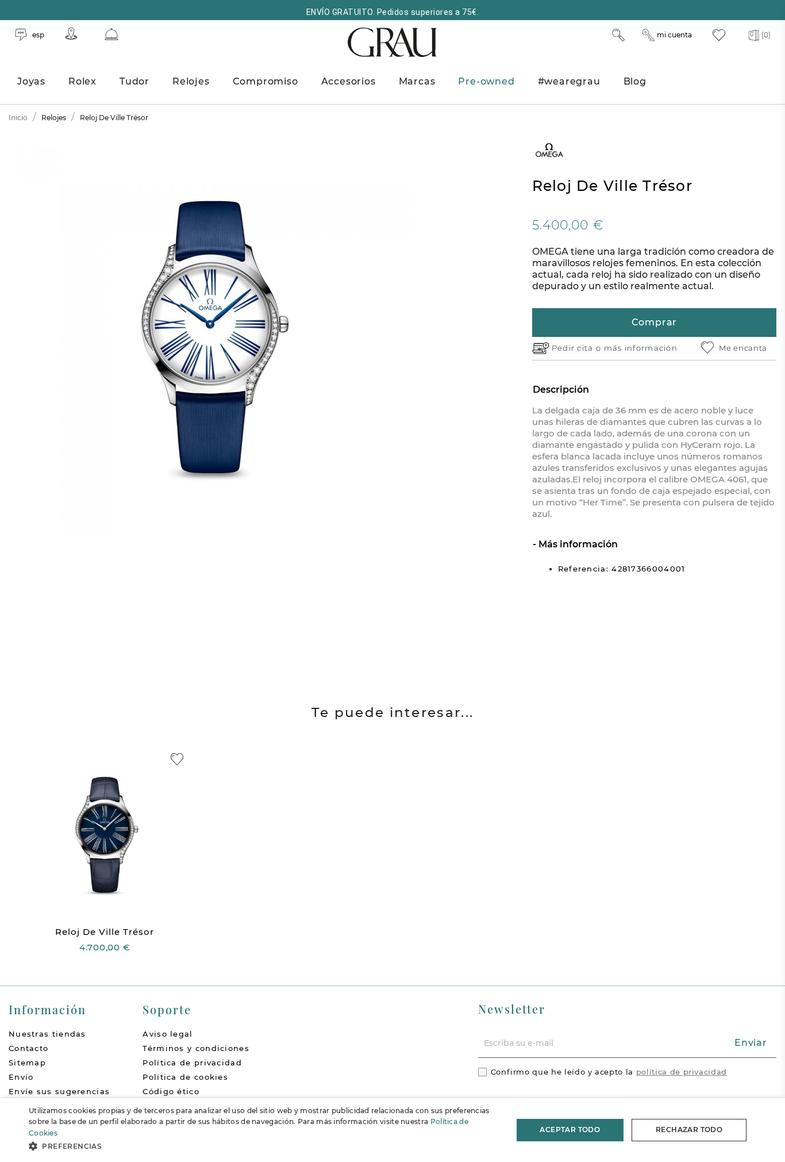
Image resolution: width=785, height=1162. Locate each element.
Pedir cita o (578, 347)
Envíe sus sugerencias (59, 1091)
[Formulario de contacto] (111, 34)
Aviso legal (168, 1033)
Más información (577, 544)
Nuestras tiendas (47, 1033)
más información (641, 347)
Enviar (750, 1042)
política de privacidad (681, 1071)
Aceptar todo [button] (570, 1129)
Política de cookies (185, 1077)
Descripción (561, 389)
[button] (263, 1146)
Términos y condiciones (196, 1048)
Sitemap (27, 1062)
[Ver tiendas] (71, 34)
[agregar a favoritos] (177, 759)
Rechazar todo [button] (689, 1129)
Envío (21, 1077)
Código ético (171, 1091)
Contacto (28, 1048)
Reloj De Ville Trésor (104, 931)
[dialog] (392, 1130)
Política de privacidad (192, 1062)
